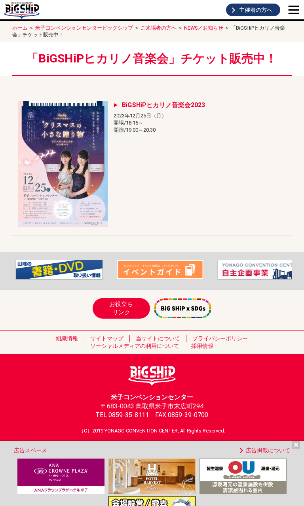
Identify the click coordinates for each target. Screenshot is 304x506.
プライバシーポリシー (220, 338)
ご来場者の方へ (159, 28)
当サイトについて (158, 338)
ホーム (20, 28)
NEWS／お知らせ (203, 28)
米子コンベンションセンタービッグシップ (84, 28)
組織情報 (67, 338)
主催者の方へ (255, 10)
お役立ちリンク (121, 308)
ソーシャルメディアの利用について (134, 346)
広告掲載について (268, 450)
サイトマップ (107, 338)
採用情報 (202, 346)
